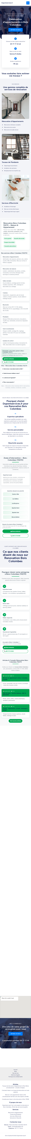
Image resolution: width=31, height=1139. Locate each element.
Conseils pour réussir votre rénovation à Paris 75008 (15, 1099)
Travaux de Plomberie (15, 1114)
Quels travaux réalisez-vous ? (11, 373)
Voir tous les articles (15, 721)
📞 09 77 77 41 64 (8, 362)
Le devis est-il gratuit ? (9, 377)
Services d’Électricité (15, 1116)
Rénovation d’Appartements (15, 1112)
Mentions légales (15, 1075)
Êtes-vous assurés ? (8, 382)
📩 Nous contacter (9, 358)
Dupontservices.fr (7, 3)
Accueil (15, 1069)
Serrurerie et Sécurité (15, 1118)
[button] (15, 30)
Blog (15, 1071)
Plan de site (15, 1073)
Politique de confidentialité (15, 1076)
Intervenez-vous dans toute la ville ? (13, 369)
